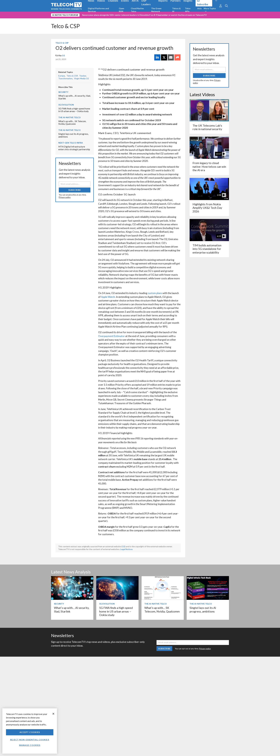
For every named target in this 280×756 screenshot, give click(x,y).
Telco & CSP (65, 26)
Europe (61, 75)
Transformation (65, 78)
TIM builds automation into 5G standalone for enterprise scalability (206, 249)
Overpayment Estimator (111, 336)
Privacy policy (65, 197)
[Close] (53, 714)
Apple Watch (108, 296)
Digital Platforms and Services (98, 10)
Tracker (82, 75)
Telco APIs (187, 10)
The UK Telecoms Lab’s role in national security (207, 127)
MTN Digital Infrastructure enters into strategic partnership (74, 148)
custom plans (155, 293)
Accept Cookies (30, 732)
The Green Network (156, 10)
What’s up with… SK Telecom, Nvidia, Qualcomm (72, 122)
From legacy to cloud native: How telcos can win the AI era (209, 166)
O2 (63, 55)
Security (63, 92)
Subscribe (74, 190)
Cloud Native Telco (137, 10)
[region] (29, 731)
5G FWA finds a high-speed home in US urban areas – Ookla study (74, 110)
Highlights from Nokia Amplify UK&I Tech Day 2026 (207, 208)
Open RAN (121, 10)
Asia (199, 8)
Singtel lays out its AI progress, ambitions (203, 609)
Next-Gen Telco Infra (70, 142)
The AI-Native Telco (69, 117)
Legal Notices (126, 549)
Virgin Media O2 (81, 78)
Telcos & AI (176, 10)
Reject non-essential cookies (29, 739)
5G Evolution (66, 104)
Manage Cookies (29, 745)
